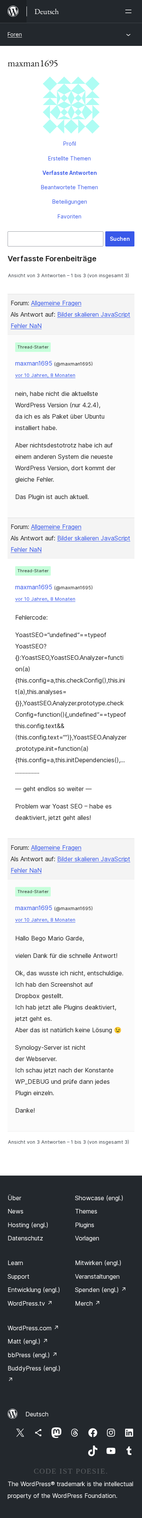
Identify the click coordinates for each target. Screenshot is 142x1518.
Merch (87, 1303)
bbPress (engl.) (33, 1355)
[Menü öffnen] (130, 11)
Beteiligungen (69, 201)
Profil (69, 143)
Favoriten (69, 216)
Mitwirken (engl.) (98, 1263)
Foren (15, 34)
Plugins (84, 1225)
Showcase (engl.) (99, 1198)
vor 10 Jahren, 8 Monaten (45, 375)
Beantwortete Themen (69, 187)
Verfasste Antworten (69, 173)
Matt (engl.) (28, 1341)
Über (14, 1198)
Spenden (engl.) (100, 1290)
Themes (86, 1211)
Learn (15, 1263)
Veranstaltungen (97, 1276)
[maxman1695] (71, 107)
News (15, 1211)
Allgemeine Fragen (56, 303)
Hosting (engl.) (28, 1225)
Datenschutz (25, 1238)
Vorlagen (87, 1238)
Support (19, 1276)
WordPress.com (33, 1328)
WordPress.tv (30, 1303)
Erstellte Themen (69, 158)
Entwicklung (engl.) (34, 1290)
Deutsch (36, 1414)
